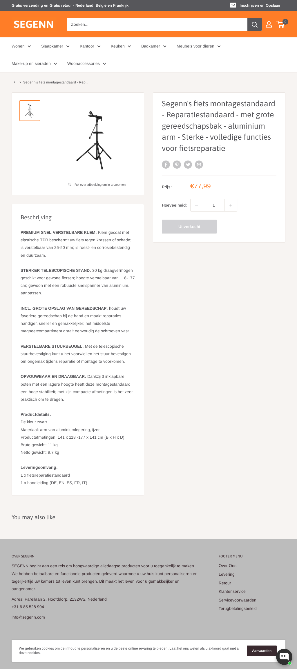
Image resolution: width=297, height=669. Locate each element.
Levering (227, 574)
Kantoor (87, 46)
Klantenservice (232, 591)
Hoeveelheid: (174, 205)
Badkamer (150, 46)
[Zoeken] (254, 24)
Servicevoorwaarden (237, 600)
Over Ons (227, 565)
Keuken (118, 46)
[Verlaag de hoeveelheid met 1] (197, 205)
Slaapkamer (52, 46)
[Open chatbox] (284, 657)
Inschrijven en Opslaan (260, 5)
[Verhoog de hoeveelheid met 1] (231, 205)
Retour (225, 583)
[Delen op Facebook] (166, 165)
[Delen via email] (199, 165)
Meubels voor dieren (195, 46)
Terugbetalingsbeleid (238, 608)
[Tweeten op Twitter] (188, 165)
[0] (280, 24)
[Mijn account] (269, 24)
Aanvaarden (261, 651)
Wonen (18, 46)
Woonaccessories (83, 63)
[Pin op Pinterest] (177, 165)
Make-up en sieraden (31, 63)
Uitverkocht (189, 226)
